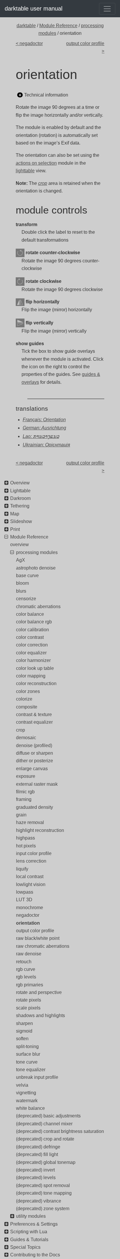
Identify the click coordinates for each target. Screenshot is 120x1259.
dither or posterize (34, 760)
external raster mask (37, 784)
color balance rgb (34, 621)
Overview (20, 482)
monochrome (29, 907)
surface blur (28, 1054)
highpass (25, 837)
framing (23, 799)
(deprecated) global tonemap (45, 1162)
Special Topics (25, 1247)
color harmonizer (33, 660)
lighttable (25, 170)
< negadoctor (29, 43)
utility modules (31, 1216)
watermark (27, 1100)
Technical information (46, 94)
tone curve (27, 1062)
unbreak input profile (37, 1077)
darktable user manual (33, 8)
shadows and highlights (40, 1015)
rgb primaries (29, 984)
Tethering (19, 505)
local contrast (29, 876)
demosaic (26, 737)
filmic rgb (25, 791)
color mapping (30, 675)
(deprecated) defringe (38, 1146)
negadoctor (27, 915)
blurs (21, 591)
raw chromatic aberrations (42, 946)
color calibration (32, 629)
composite (26, 706)
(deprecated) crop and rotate (45, 1138)
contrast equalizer (34, 722)
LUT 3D (24, 899)
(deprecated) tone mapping (44, 1193)
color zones (28, 691)
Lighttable (20, 490)
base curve (27, 575)
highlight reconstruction (40, 830)
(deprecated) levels (36, 1177)
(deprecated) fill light (37, 1154)
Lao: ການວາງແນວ (41, 436)
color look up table (35, 668)
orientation (28, 923)
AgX (20, 560)
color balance (30, 614)
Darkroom (20, 498)
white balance (30, 1108)
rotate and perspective (39, 992)
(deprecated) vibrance (38, 1200)
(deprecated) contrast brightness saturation (60, 1131)
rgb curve (25, 969)
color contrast (30, 637)
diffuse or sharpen (34, 753)
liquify (22, 868)
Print (15, 529)
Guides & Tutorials (29, 1239)
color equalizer (31, 652)
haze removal (30, 822)
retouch (23, 961)
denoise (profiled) (34, 745)
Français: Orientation (44, 419)
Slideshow (21, 521)
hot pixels (26, 845)
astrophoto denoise (36, 567)
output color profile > (85, 47)
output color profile (35, 930)
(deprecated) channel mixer (44, 1123)
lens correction (31, 861)
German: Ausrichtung (44, 427)
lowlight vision (30, 884)
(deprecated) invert (35, 1169)
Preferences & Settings (34, 1224)
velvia (22, 1085)
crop (20, 729)
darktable (26, 25)
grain (21, 814)
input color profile (34, 853)
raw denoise (28, 953)
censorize (26, 598)
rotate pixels (28, 999)
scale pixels (28, 1007)
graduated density (34, 807)
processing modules (37, 552)
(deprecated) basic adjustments (48, 1115)
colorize (24, 698)
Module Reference (58, 25)
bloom (22, 583)
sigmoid (24, 1030)
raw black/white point (37, 938)
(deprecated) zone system (42, 1208)
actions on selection (36, 163)
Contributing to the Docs (35, 1254)
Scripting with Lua (28, 1231)
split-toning (27, 1046)
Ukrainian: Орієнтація (46, 444)
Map (14, 513)
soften (22, 1038)
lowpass (24, 892)
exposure (25, 776)
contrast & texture (34, 714)
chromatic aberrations (38, 606)
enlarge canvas (32, 768)
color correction (32, 644)
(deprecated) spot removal (43, 1185)
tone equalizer (30, 1069)
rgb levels (26, 976)
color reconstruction (36, 683)
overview (19, 544)
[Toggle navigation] (107, 9)
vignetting (26, 1092)
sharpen (24, 1023)
